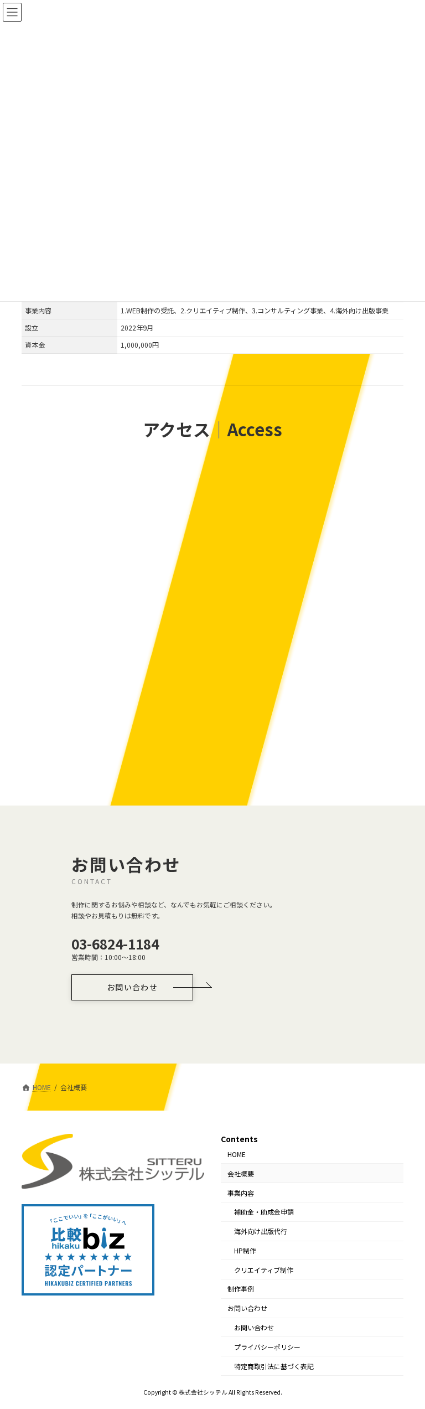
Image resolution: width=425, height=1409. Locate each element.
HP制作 (245, 1250)
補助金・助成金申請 (264, 1211)
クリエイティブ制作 (263, 1269)
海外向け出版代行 (260, 1231)
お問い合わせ (247, 1308)
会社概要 (240, 1173)
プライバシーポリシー (267, 1346)
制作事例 (240, 1288)
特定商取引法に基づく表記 (274, 1365)
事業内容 (240, 1192)
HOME (236, 1154)
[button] (132, 987)
